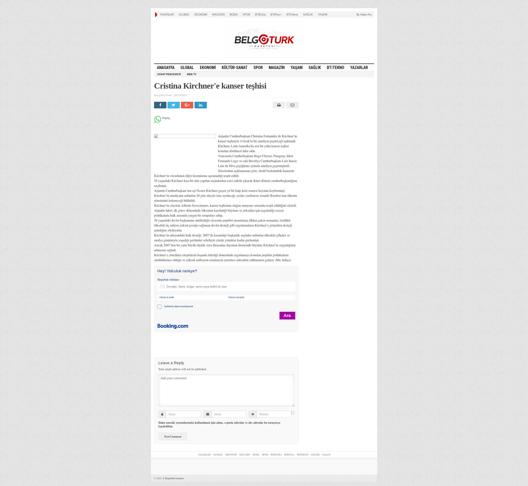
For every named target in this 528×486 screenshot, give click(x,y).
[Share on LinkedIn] (201, 105)
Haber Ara (365, 14)
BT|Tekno (292, 14)
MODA (234, 14)
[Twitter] (174, 105)
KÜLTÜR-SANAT (235, 67)
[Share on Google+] (187, 105)
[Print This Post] (278, 105)
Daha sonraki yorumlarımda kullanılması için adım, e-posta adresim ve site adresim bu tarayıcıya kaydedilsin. (219, 424)
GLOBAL (184, 14)
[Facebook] (160, 105)
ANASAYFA (165, 67)
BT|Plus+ (276, 14)
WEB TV (191, 74)
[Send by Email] (291, 105)
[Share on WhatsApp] (157, 121)
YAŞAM (322, 14)
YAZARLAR (167, 14)
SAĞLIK (308, 14)
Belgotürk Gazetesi (173, 478)
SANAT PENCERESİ (169, 74)
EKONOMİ (200, 14)
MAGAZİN (218, 14)
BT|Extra (260, 14)
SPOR (246, 14)
